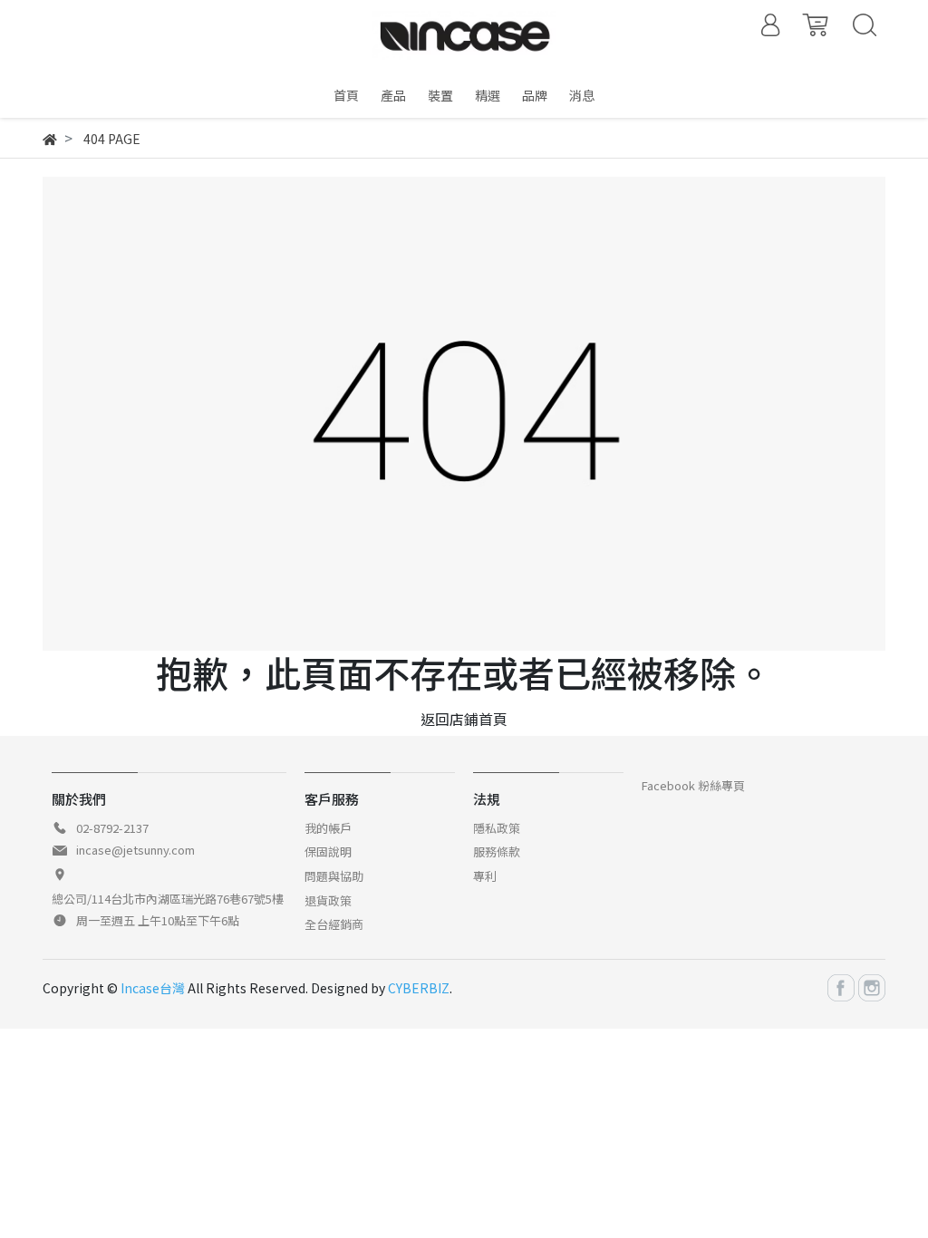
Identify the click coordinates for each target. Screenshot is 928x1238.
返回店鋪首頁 (464, 719)
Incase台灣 (153, 988)
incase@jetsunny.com (135, 849)
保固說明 (328, 851)
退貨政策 (328, 900)
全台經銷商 (333, 924)
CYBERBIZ (419, 988)
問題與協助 (333, 876)
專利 (485, 876)
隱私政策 (496, 828)
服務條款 (496, 851)
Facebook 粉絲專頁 (693, 785)
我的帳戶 (328, 828)
